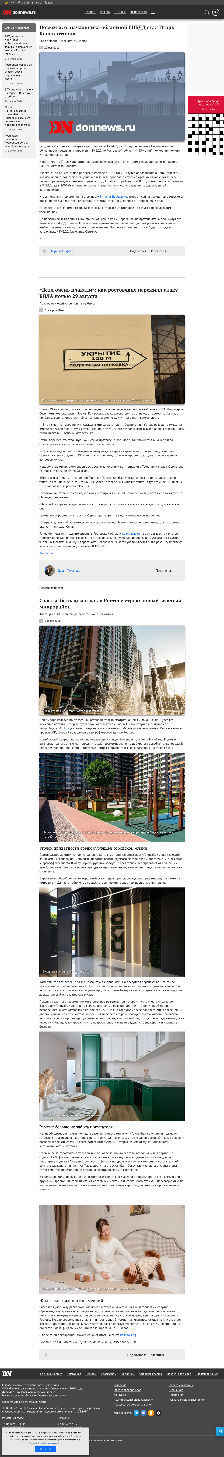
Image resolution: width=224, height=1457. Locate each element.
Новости (90, 12)
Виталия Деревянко (113, 196)
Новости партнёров (179, 1373)
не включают (131, 533)
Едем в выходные (51, 1373)
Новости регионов (206, 1373)
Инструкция (73, 1373)
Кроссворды (108, 1373)
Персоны (91, 1373)
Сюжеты (105, 12)
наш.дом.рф (128, 1335)
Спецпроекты (138, 12)
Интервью (120, 12)
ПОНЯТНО (45, 1449)
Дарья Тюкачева (69, 570)
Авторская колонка (151, 1373)
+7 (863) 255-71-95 (14, 1424)
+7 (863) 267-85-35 (69, 1424)
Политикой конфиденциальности (44, 1443)
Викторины (128, 1373)
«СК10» (63, 728)
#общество (47, 553)
